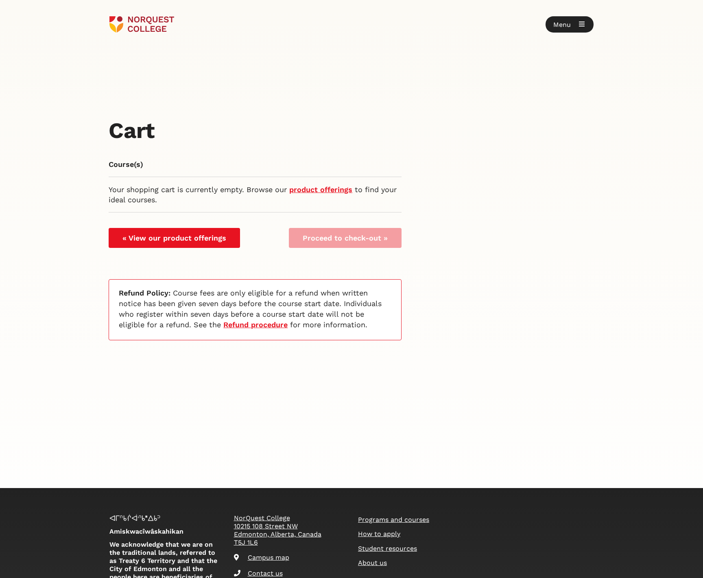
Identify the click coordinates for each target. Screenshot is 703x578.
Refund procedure (255, 324)
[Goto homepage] (141, 24)
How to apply (379, 534)
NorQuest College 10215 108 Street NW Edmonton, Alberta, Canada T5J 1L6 (277, 530)
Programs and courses (393, 519)
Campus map (268, 557)
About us (372, 563)
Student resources (387, 548)
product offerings (320, 189)
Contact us (265, 573)
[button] (570, 24)
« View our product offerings (174, 238)
